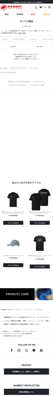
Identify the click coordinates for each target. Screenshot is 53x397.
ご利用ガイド (6, 331)
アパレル (4, 39)
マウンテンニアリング (18, 68)
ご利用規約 (16, 331)
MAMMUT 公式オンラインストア (11, 310)
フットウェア (33, 85)
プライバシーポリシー (29, 331)
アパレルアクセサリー (18, 39)
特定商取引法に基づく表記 (12, 336)
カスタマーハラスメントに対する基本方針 (18, 333)
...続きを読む (22, 33)
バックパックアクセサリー (18, 85)
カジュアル (3, 68)
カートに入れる (13, 223)
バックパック (33, 39)
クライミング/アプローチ (8, 72)
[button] (13, 46)
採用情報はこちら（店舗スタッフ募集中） (26, 371)
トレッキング (33, 68)
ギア (42, 85)
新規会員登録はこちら (26, 392)
